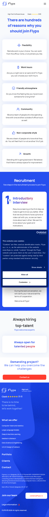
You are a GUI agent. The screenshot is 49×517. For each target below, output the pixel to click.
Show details (37, 267)
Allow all (24, 275)
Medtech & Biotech (9, 438)
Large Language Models (10, 430)
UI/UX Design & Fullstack (11, 447)
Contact (6, 467)
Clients (6, 460)
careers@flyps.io (36, 496)
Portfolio (7, 454)
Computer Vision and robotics (12, 426)
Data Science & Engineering (12, 443)
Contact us (24, 377)
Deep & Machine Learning (11, 434)
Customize (23, 282)
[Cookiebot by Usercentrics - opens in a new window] (36, 232)
